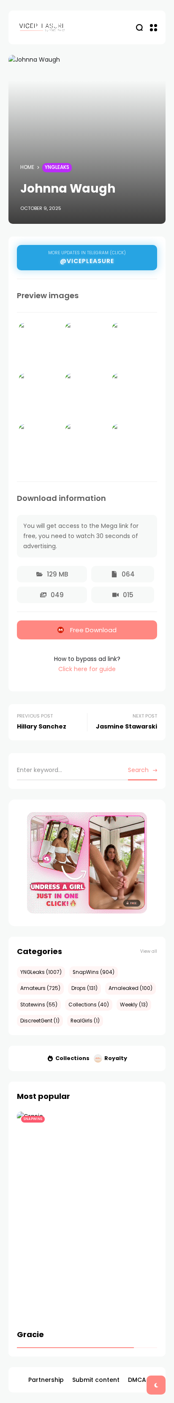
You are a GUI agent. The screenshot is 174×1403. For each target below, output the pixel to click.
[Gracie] (87, 1217)
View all (148, 951)
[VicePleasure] (42, 27)
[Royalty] (98, 1058)
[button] (52, 574)
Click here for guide (87, 669)
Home (27, 167)
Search (138, 770)
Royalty (115, 1058)
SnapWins (33, 1119)
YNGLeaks (57, 167)
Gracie (30, 1334)
